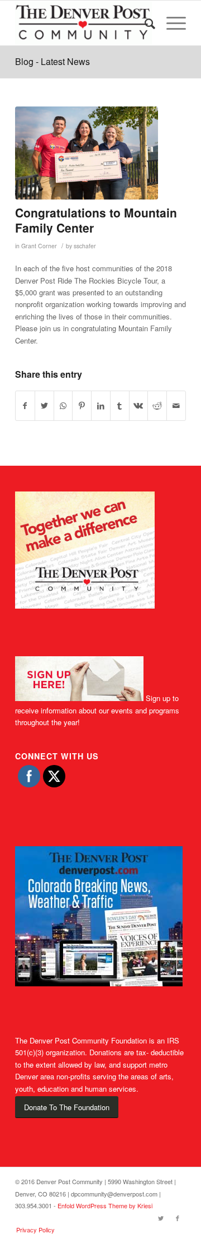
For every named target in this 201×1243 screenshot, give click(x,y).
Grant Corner (39, 246)
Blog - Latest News (52, 61)
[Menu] (170, 23)
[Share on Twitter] (44, 405)
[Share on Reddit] (157, 405)
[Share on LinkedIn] (101, 405)
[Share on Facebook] (25, 405)
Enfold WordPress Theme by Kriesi (105, 1205)
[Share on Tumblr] (120, 405)
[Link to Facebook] (177, 1217)
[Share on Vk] (139, 405)
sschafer (85, 246)
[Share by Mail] (176, 405)
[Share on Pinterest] (82, 405)
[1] (86, 153)
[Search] (144, 23)
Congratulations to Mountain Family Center (96, 220)
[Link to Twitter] (160, 1217)
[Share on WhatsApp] (63, 405)
